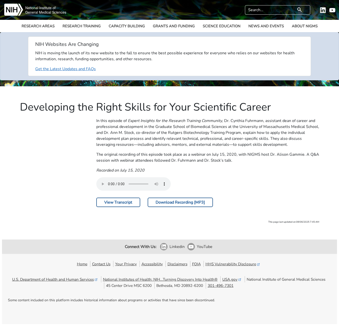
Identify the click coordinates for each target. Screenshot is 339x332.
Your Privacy (126, 264)
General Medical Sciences (45, 12)
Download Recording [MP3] (180, 202)
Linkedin (177, 246)
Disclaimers (177, 264)
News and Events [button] (266, 26)
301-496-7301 (221, 285)
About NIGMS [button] (305, 26)
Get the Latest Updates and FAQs (65, 69)
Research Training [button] (82, 26)
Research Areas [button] (38, 26)
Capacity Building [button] (127, 26)
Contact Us (101, 264)
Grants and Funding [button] (174, 26)
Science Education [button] (221, 26)
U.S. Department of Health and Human (53, 279)
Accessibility (152, 264)
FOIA (196, 264)
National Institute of (40, 7)
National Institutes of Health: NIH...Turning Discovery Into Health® (160, 279)
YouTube (204, 246)
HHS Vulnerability (230, 264)
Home (82, 264)
